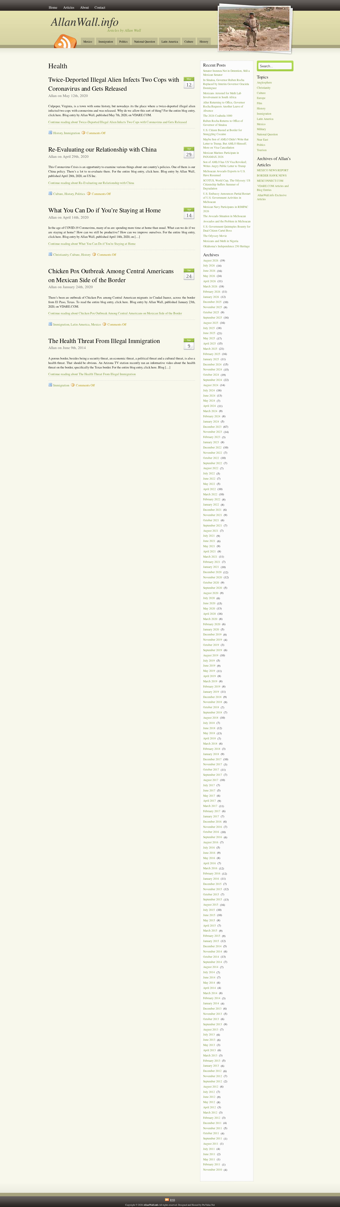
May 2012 (209, 1102)
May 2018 (209, 733)
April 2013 (209, 1050)
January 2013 (211, 1066)
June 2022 (209, 478)
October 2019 (211, 645)
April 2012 (209, 1107)
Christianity (60, 255)
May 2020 (209, 608)
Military (261, 129)
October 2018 (211, 707)
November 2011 (212, 1128)
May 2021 (209, 546)
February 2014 (211, 998)
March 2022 (210, 494)
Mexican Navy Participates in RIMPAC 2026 (225, 209)
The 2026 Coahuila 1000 (217, 116)
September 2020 (212, 588)
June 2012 (209, 1097)
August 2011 (210, 1143)
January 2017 (211, 816)
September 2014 (212, 962)
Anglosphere (264, 82)
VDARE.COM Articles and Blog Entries (273, 188)
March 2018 (210, 743)
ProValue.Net (208, 1205)
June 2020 (209, 603)
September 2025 (212, 317)
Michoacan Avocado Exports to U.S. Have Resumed (224, 173)
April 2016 (209, 863)
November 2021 (212, 515)
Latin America (170, 41)
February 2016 (211, 873)
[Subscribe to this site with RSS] (65, 39)
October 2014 (211, 956)
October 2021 (211, 520)
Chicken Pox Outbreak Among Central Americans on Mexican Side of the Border (111, 275)
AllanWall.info (85, 21)
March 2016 (210, 868)
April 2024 (209, 406)
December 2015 (212, 884)
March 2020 (210, 619)
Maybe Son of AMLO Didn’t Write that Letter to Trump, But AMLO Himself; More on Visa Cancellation (225, 143)
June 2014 (209, 977)
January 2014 (211, 1003)
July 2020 (209, 598)
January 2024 (211, 421)
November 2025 (212, 307)
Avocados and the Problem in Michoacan (227, 221)
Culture (188, 41)
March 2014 (210, 993)
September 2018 (212, 712)
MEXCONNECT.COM (270, 180)
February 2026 (211, 291)
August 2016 (210, 842)
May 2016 (209, 858)
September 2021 (212, 525)
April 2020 (209, 613)
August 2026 (210, 260)
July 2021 (209, 536)
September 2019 (212, 650)
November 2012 (212, 1076)
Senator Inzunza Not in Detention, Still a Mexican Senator (226, 73)
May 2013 (209, 1045)
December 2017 (212, 759)
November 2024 (212, 369)
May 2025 (209, 338)
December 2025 (212, 302)
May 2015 (209, 920)
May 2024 (209, 401)
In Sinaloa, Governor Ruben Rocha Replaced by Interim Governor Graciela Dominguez (226, 84)
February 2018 (211, 749)
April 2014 (209, 988)
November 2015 (212, 889)
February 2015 (211, 936)
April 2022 (209, 489)
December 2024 (212, 364)
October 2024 (211, 375)
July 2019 (209, 660)
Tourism (262, 150)
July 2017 (209, 785)
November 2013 (212, 1014)
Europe (261, 98)
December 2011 (212, 1123)
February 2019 (211, 686)
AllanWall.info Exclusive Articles (271, 197)
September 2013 (212, 1024)
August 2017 (210, 780)
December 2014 (212, 946)
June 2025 (209, 333)
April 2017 (209, 801)
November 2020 (212, 577)
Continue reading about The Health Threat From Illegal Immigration (92, 374)
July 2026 (209, 265)
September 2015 (212, 899)
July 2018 (209, 723)
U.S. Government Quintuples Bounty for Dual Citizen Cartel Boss (226, 228)
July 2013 (209, 1034)
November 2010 (212, 1170)
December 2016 (212, 821)
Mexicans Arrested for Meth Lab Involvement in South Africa (222, 95)
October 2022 (211, 458)
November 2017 (212, 764)
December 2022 (212, 447)
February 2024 (211, 416)
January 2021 (211, 567)
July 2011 (209, 1149)
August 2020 (210, 593)
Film (259, 103)
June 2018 (209, 728)
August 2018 (210, 717)
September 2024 (212, 380)
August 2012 (210, 1086)
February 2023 (211, 437)
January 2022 (211, 505)
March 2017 (210, 806)
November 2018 (212, 702)
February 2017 (211, 811)
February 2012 (211, 1118)
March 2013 (210, 1055)
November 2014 (212, 951)
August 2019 (210, 655)
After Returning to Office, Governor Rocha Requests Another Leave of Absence (224, 106)
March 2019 (210, 681)
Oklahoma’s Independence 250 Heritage (226, 246)
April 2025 (209, 343)
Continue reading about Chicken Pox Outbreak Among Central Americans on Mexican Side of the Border (115, 313)
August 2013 (210, 1029)
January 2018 (211, 754)
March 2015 (210, 931)
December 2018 (212, 697)
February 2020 (211, 624)
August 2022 (210, 468)
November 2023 (212, 432)
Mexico (87, 41)
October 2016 (211, 832)
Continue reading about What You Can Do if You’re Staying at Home (92, 244)
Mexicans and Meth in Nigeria (220, 241)
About (84, 7)
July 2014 (209, 972)
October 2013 (211, 1019)
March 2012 (210, 1112)
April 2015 (209, 925)
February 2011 (211, 1164)
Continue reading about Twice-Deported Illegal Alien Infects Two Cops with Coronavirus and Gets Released (117, 122)
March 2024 (210, 411)
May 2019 (209, 671)
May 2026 (209, 276)
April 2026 (209, 281)
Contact (100, 7)
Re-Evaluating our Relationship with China (102, 149)
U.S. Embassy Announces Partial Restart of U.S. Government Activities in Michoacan (226, 197)
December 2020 (212, 572)
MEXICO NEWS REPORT (272, 170)
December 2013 (212, 1008)
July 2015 (209, 910)
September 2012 (212, 1081)
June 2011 (209, 1154)
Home (53, 7)
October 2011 (211, 1133)
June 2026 (209, 271)
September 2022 (212, 463)
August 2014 (210, 967)
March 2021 (210, 556)
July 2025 (209, 328)
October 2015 (211, 894)
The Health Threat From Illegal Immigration (104, 340)
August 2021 (210, 530)
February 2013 (211, 1060)
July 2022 (209, 473)
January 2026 (211, 297)
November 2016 (212, 827)
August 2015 (210, 905)
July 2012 (209, 1092)
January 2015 (211, 941)
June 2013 (209, 1040)
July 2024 (209, 390)
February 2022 (211, 499)
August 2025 (210, 323)
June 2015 (209, 915)
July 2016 (209, 847)
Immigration (106, 41)
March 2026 (210, 286)
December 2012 (212, 1071)
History (204, 41)
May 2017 (209, 795)
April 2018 (209, 738)
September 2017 (212, 774)
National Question (144, 41)
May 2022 (209, 484)
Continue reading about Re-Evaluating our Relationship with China (91, 183)
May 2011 (209, 1159)
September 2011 (212, 1138)
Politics (123, 41)
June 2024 (209, 395)
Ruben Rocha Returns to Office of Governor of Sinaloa (223, 123)
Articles (68, 7)
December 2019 (212, 634)
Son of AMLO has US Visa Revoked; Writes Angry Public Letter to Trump (225, 164)
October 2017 (211, 770)
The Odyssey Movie (215, 236)
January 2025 (211, 359)
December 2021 (212, 510)
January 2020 (211, 629)
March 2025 (210, 348)
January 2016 (211, 878)
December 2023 (212, 427)
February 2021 (211, 562)
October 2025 (211, 312)
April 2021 (209, 551)
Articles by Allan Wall (124, 30)
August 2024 (210, 385)
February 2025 (211, 354)
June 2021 (209, 541)
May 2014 (209, 982)
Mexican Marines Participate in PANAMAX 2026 (221, 155)
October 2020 (211, 582)
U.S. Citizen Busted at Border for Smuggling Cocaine (222, 132)
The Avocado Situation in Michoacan (224, 216)
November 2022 (212, 452)
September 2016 (212, 837)
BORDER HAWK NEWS (271, 175)
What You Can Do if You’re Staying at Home (104, 210)
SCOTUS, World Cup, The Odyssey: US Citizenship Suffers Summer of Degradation (226, 184)
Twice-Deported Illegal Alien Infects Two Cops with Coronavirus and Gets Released (113, 83)
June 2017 (209, 790)
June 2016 (209, 853)
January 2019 (211, 691)
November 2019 (212, 640)
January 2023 (211, 442)
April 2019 (209, 676)
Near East (262, 139)
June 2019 (209, 666)
